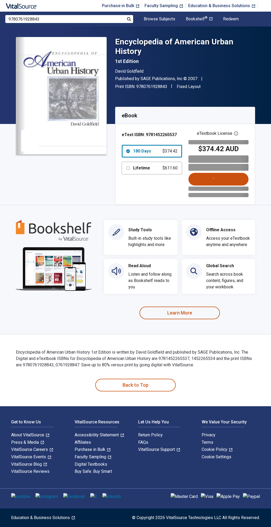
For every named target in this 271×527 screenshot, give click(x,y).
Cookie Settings (216, 456)
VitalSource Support (157, 449)
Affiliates (83, 442)
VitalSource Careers (30, 449)
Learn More (179, 313)
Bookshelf (196, 19)
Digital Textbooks (91, 464)
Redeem (231, 19)
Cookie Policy (215, 449)
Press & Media (25, 442)
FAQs (143, 442)
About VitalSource (28, 434)
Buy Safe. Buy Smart (93, 471)
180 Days (155, 151)
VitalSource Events (29, 456)
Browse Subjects (159, 19)
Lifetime (155, 167)
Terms (207, 442)
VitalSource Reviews (30, 471)
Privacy (208, 434)
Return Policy (150, 434)
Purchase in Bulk (118, 5)
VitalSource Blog (27, 464)
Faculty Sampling (161, 5)
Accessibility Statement (97, 434)
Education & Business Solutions (219, 5)
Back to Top (135, 385)
